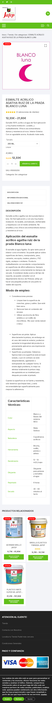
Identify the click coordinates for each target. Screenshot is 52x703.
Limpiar (8, 147)
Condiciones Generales (11, 643)
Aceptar (7, 699)
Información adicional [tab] (17, 198)
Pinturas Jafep (33, 279)
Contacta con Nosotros (12, 630)
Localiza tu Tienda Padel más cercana (18, 637)
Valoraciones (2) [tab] (15, 203)
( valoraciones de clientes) (27, 112)
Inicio (4, 35)
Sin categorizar (21, 35)
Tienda (10, 35)
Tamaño (9, 140)
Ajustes (30, 699)
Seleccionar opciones (14, 556)
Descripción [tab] (13, 192)
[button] (45, 46)
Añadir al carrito (29, 164)
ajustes (44, 694)
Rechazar (19, 699)
